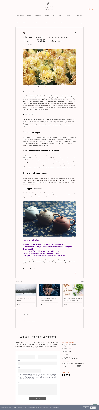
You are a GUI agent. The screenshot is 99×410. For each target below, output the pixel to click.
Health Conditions (38, 23)
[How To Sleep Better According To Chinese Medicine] (49, 290)
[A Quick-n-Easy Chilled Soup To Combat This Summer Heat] (73, 290)
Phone (19, 367)
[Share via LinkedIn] (30, 268)
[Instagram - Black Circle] (65, 375)
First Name (20, 354)
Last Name (40, 354)
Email (19, 360)
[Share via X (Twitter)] (27, 268)
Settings (86, 407)
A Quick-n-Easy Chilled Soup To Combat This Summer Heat (73, 299)
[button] (89, 9)
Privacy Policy (55, 407)
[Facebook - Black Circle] (67, 375)
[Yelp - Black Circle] (69, 375)
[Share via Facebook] (23, 268)
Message (19, 382)
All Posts (17, 23)
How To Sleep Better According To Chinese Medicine (49, 299)
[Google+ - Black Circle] (62, 375)
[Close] (97, 408)
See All (82, 281)
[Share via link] (34, 268)
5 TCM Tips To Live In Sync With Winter (25, 299)
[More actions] (75, 33)
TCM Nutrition (27, 23)
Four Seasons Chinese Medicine (54, 23)
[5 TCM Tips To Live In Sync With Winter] (26, 290)
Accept (92, 407)
